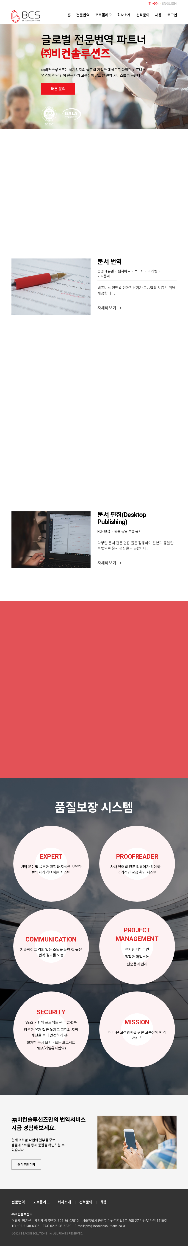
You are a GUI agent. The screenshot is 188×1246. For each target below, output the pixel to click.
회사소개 (123, 15)
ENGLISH (169, 4)
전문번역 (82, 15)
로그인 (172, 15)
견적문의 (142, 15)
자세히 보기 (106, 308)
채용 (158, 15)
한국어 (153, 4)
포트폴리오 (103, 15)
